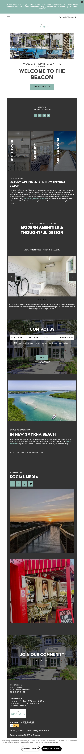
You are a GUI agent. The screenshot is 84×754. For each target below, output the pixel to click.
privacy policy (61, 343)
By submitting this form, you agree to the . (42, 343)
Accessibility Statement (38, 730)
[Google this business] (39, 115)
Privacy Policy (17, 730)
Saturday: (14, 703)
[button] (82, 2)
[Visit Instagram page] (44, 115)
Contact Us (41, 660)
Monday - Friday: (18, 701)
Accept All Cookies (52, 749)
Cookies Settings (30, 749)
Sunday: (14, 706)
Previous (11, 277)
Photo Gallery (51, 250)
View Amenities (32, 250)
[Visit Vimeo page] (48, 115)
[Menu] (8, 17)
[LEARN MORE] (19, 151)
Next (72, 277)
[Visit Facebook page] (35, 115)
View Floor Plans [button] (42, 87)
